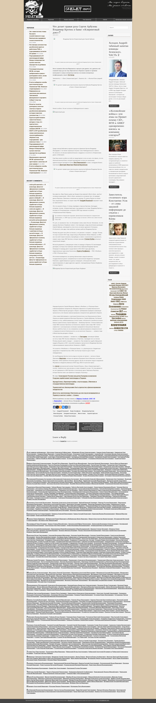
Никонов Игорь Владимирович (106, 588)
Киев (121, 297)
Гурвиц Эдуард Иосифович (36, 499)
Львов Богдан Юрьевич (90, 568)
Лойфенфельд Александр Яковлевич (39, 566)
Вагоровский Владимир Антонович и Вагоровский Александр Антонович (53, 479)
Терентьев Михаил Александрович (48, 642)
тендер (120, 330)
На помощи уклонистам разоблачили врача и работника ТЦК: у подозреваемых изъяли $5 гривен (38, 49)
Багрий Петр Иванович (60, 463)
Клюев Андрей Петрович (47, 541)
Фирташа (62, 358)
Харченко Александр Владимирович (40, 663)
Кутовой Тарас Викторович (107, 557)
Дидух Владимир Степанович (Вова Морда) (51, 507)
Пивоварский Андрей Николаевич (92, 604)
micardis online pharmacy (38, 220)
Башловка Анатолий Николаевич (61, 466)
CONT (90, 398)
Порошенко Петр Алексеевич (46, 609)
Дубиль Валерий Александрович (91, 509)
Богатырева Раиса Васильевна (60, 471)
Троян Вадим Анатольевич (61, 647)
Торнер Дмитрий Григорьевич (57, 645)
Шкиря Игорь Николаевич (78, 680)
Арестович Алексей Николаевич (59, 457)
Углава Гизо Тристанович (36, 652)
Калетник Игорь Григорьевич (37, 535)
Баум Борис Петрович (99, 465)
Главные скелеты (33, 19)
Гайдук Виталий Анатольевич (82, 487)
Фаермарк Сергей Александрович (63, 657)
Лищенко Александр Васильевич (74, 565)
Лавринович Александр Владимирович (83, 560)
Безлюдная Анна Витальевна (113, 466)
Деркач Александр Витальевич (47, 506)
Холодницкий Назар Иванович (111, 663)
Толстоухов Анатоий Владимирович (95, 644)
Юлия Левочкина (70, 416)
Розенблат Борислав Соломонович (113, 618)
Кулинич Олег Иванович (80, 555)
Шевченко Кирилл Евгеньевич (73, 678)
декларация (122, 320)
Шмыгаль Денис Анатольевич (55, 681)
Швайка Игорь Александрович (76, 677)
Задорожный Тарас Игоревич (37, 524)
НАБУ (113, 301)
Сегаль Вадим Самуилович (46, 628)
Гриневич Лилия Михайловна (101, 496)
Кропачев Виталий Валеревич (95, 551)
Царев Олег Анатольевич (57, 668)
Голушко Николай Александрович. (98, 493)
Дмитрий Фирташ (116, 293)
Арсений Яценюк (115, 285)
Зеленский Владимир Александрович (105, 524)
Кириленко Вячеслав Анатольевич (68, 538)
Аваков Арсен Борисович (105, 452)
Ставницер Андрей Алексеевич (95, 634)
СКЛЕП (87, 403)
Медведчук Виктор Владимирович (88, 576)
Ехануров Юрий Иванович (45, 515)
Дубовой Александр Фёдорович (115, 509)
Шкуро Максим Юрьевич (35, 681)
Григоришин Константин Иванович (76, 496)
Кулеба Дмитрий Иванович (36, 555)
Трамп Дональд (74, 645)
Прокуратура (114, 309)
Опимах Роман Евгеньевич (83, 595)
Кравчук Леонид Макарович (114, 549)
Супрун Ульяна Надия (101, 636)
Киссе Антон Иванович (90, 538)
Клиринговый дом (70, 413)
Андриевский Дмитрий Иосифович (90, 455)
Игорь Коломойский (118, 295)
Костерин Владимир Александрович (102, 547)
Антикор (71, 75)
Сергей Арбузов (92, 413)
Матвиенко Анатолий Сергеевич (102, 574)
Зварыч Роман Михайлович (58, 524)
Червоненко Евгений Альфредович (81, 672)
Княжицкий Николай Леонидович (68, 541)
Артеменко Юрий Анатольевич (106, 457)
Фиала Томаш (80, 657)
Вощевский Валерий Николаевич (116, 484)
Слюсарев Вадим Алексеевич (70, 631)
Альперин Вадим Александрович (116, 454)
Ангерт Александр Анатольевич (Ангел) (63, 455)
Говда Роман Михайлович (108, 492)
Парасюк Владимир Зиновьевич (67, 601)
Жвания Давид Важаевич (36, 519)
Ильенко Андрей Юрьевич (48, 530)
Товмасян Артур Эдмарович (71, 644)
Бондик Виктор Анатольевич (56, 474)
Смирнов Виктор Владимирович (118, 631)
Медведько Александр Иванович (113, 576)
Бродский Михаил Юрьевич (115, 474)
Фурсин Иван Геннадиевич (57, 660)
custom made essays (35, 244)
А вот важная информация (36, 452)
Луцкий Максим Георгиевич (71, 568)
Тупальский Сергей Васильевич (65, 648)
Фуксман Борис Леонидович (37, 660)
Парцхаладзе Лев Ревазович (113, 601)
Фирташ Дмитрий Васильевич (117, 657)
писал (57, 366)
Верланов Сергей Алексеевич (117, 481)
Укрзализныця (114, 316)
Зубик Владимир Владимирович (78, 525)
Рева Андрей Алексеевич (119, 617)
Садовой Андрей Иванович (56, 625)
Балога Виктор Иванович (119, 463)
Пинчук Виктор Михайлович (81, 606)
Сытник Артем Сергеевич (97, 637)
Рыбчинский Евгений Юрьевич (106, 620)
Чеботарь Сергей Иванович (36, 672)
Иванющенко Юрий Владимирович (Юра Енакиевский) (70, 529)
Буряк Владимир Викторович (93, 476)
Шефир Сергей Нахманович (120, 678)
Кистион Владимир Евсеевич (109, 538)
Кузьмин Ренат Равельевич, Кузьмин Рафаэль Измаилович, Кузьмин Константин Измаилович (94, 553)
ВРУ (126, 285)
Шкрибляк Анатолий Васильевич (119, 680)
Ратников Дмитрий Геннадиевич (98, 617)
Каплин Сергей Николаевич (100, 535)
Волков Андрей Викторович (36, 484)
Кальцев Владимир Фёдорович (59, 535)
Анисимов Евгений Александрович (116, 455)
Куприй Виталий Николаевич (46, 557)
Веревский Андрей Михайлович (94, 481)
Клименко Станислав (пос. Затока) (82, 540)
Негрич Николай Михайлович (69, 587)
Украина (121, 313)
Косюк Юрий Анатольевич (45, 549)
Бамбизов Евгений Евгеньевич (37, 465)
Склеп (105, 19)
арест (126, 316)
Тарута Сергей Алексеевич (88, 641)
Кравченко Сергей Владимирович (92, 549)
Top (151, 698)
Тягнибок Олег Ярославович (114, 648)
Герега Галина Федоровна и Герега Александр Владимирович (100, 490)
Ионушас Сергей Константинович (114, 530)
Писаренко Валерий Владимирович (105, 606)
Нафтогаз (124, 301)
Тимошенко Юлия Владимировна (94, 642)
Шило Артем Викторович (35, 680)
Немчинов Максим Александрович (93, 587)
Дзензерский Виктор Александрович (98, 506)
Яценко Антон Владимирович (105, 691)
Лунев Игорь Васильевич (87, 566)
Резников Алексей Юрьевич (36, 618)
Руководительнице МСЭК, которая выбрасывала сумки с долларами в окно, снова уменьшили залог (38, 73)
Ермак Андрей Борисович (82, 514)
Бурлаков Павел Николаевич (72, 476)
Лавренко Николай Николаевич (57, 560)
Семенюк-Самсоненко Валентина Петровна (115, 628)
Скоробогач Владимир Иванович (47, 631)
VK (94, 398)
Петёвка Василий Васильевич (47, 604)
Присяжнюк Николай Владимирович (40, 610)
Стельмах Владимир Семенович (38, 636)
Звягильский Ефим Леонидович (79, 524)
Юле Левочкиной (80, 162)
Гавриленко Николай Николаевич (39, 487)
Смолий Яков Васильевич (36, 633)
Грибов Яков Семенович (54, 496)
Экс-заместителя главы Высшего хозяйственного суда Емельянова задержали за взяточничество (37, 36)
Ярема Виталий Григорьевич (86, 690)
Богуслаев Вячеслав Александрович (48, 472)
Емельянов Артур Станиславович (39, 514)
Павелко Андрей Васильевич (37, 600)
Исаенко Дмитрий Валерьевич (37, 532)
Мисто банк (82, 413)
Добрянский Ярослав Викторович (99, 507)
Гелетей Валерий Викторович (109, 489)
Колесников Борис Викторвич (46, 544)
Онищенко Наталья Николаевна (62, 595)
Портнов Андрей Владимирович (68, 609)
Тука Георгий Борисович (44, 648)
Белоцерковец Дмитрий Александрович (84, 468)
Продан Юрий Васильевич (45, 612)
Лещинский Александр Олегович (61, 563)
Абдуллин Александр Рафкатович (59, 452)
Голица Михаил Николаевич (75, 493)
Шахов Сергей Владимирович (55, 677)
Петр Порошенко (116, 305)
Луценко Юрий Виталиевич (50, 568)
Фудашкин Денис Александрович (100, 658)
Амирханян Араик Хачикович (37, 455)
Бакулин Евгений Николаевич (98, 463)
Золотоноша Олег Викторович (55, 525)
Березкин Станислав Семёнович (116, 469)
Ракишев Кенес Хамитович (75, 617)
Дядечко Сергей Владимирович (81, 510)
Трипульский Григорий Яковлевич (39, 647)
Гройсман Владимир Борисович (69, 498)
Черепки (51, 19)
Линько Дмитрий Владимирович (86, 563)
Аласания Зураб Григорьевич (83, 454)
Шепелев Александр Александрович (97, 678)
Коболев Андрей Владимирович (93, 541)
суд (126, 327)
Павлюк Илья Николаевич (80, 600)
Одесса (116, 304)
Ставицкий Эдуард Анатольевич (71, 634)
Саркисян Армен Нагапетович (119, 625)
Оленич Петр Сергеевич (58, 593)
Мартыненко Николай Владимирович (76, 574)
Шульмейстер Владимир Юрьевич (39, 683)
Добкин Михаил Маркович (77, 507)
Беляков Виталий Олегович (109, 468)
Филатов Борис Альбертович (96, 657)
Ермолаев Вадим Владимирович (103, 514)
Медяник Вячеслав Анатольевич (38, 577)
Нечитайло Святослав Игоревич (53, 588)
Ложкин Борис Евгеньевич (120, 565)
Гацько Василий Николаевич (88, 489)
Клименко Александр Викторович (57, 540)
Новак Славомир (40, 590)
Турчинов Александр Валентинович (90, 648)
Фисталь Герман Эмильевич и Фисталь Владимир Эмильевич (48, 658)
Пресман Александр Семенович (91, 609)
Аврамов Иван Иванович (46, 454)
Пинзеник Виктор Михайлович (59, 606)
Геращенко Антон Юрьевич (68, 490)
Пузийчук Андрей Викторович (93, 612)
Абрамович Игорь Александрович (84, 452)
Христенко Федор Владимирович (100, 665)
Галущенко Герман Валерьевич (46, 489)
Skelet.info (71, 700)
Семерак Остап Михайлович (37, 630)
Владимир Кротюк (88, 411)
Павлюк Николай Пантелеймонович (103, 600)
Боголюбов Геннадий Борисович (105, 471)
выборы (113, 320)
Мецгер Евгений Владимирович (65, 579)
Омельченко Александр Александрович (82, 593)
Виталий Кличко (115, 289)
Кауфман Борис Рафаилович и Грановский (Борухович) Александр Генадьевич (85, 537)
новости (119, 327)
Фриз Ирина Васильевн (79, 658)
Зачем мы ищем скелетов (123, 19)
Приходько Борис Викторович (104, 610)
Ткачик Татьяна (54, 644)
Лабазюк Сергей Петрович (36, 560)
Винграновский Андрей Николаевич (60, 482)
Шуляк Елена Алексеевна (60, 683)
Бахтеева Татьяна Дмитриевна (37, 466)
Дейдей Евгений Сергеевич (88, 502)
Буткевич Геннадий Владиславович (118, 476)
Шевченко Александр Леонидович (50, 678)
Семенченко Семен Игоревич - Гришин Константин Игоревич (77, 628)
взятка (124, 318)
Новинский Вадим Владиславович (59, 590)
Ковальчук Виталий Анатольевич (56, 543)
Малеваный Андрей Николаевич (107, 573)
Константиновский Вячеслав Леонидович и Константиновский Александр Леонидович (58, 546)
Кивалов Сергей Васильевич (46, 538)
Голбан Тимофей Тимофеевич (54, 493)
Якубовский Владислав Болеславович (40, 690)
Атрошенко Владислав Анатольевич (101, 458)
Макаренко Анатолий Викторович (83, 573)
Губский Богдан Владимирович (92, 498)
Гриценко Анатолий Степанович (45, 498)
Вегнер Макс (68, 481)
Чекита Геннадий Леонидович (57, 672)
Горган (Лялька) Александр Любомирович (73, 495)
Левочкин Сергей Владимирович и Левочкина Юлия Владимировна (105, 562)
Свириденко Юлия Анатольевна (85, 626)
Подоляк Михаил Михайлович (100, 607)
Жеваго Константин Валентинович (100, 519)
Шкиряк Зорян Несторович (97, 680)
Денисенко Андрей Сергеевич (77, 504)
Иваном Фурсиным (80, 165)
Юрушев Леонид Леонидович (59, 686)
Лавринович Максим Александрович (110, 560)
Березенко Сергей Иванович (94, 469)
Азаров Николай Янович (63, 454)
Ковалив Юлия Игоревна (35, 543)
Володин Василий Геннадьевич (58, 484)
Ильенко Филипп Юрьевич (68, 530)
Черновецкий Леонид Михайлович (106, 672)
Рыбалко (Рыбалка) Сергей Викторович (80, 620)
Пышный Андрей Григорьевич (51, 613)
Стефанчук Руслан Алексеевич (61, 636)
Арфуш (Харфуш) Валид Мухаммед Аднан (50, 458)
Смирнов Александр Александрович (94, 631)
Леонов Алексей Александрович (38, 563)
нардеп (111, 328)
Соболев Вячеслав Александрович (57, 633)
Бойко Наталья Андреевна (91, 472)
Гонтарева (83, 336)
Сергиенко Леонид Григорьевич (106, 630)
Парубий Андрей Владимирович (90, 601)
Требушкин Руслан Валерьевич (91, 645)
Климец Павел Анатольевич (105, 540)
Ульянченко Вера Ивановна (55, 652)
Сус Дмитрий (82, 637)
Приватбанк (124, 306)
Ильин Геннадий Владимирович (89, 530)
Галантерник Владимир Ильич (105, 487)
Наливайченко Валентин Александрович (82, 585)
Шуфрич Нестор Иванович (79, 683)
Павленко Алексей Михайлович (59, 600)
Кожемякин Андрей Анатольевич (81, 543)
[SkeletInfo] (78, 9)
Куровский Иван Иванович (67, 557)
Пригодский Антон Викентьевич (115, 609)
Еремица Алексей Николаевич (62, 514)
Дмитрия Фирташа (66, 165)
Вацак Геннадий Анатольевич (53, 481)
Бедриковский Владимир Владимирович (88, 466)
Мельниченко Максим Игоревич (84, 577)
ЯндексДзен (58, 401)
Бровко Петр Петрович (96, 474)
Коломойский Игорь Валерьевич (90, 544)
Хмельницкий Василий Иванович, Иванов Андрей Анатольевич (76, 663)
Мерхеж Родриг (48, 579)
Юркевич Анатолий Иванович (37, 686)
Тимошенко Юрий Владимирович (118, 642)
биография (116, 318)
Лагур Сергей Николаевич (50, 562)
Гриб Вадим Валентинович (36, 496)
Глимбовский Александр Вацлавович (85, 492)
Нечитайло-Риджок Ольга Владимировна (80, 588)
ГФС (125, 291)
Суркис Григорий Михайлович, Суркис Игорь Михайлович (55, 637)
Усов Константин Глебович (43, 653)
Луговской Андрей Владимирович (65, 566)
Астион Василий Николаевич (77, 458)
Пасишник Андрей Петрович (50, 603)
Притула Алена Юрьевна (62, 610)
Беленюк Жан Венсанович (60, 468)
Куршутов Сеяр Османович (87, 557)
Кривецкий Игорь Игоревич (75, 551)
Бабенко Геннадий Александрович (39, 463)
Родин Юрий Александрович (89, 618)
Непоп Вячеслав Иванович (115, 587)
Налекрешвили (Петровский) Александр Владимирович (47, 585)
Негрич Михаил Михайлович (47, 587)
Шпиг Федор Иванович (95, 681)
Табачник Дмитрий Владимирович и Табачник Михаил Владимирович (52, 641)
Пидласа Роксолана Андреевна (116, 604)
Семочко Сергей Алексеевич (57, 630)
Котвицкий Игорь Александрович (67, 549)
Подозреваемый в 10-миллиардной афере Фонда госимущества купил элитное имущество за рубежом (37, 60)
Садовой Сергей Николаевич (76, 625)
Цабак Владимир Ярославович (37, 668)
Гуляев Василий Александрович (116, 498)
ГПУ (122, 290)
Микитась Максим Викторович (88, 579)
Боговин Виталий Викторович (82, 471)
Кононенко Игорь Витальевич (113, 544)
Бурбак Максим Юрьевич (52, 476)
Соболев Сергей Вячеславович (80, 633)
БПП (123, 285)
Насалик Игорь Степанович (107, 585)
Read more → (114, 106)
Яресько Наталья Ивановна (106, 690)
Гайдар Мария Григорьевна (61, 487)
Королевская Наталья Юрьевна (49, 547)
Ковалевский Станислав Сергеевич (117, 541)
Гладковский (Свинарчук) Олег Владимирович (55, 492)
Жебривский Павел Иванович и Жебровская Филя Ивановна (67, 519)
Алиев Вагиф (98, 454)
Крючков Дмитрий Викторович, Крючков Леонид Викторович (98, 552)
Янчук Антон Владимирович (64, 690)
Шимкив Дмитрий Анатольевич (56, 680)
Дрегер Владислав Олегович (69, 509)
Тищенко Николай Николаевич (37, 644)
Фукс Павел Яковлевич (121, 658)
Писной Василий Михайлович (55, 607)
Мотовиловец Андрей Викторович (101, 580)
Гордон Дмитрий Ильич (119, 495)
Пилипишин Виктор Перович (37, 606)
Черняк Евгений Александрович (54, 673)
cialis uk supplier (35, 209)
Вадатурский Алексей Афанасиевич (92, 479)
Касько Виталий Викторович (46, 537)
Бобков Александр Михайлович (38, 471)
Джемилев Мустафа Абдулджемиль (72, 506)
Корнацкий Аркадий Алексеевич (101, 546)
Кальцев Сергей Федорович (80, 535)
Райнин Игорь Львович (57, 617)
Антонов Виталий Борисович (37, 457)
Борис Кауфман (75, 411)
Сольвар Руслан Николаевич (101, 633)
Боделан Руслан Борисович (71, 472)
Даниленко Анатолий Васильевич (39, 502)
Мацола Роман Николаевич (65, 576)
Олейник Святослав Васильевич (38, 593)
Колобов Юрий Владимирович (68, 544)
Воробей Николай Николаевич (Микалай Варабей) (87, 484)
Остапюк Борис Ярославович (104, 595)
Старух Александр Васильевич (118, 634)
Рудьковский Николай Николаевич (53, 620)
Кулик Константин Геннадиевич (58, 555)
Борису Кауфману (83, 251)
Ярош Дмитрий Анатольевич (83, 691)
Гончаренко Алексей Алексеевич (46, 495)
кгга (121, 322)
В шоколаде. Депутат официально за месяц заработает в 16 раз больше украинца (37, 189)
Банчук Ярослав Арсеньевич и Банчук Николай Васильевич (69, 465)
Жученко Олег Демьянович (48, 520)
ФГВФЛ (122, 316)
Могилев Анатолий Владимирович (113, 579)
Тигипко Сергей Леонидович (71, 642)
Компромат (116, 299)
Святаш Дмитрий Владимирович (109, 626)
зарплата (117, 322)
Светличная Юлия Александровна (61, 626)
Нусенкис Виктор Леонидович (83, 590)
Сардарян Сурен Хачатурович (97, 625)
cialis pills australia (36, 184)
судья (116, 330)
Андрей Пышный (86, 200)
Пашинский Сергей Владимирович (94, 603)
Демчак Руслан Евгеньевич (107, 502)
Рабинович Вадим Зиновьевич (37, 617)
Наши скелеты (69, 19)
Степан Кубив (89, 239)
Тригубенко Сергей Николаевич (114, 645)
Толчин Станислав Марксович (119, 644)
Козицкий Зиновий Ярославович (105, 543)
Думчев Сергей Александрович (37, 510)
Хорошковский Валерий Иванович (76, 665)
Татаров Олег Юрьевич (105, 641)
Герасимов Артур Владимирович (46, 490)
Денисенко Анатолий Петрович (54, 504)
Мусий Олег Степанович (47, 582)
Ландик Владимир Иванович (70, 562)
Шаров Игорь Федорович (35, 677)
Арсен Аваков (121, 283)
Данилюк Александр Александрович (65, 502)
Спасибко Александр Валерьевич (47, 634)
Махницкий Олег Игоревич (46, 576)
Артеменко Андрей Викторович (82, 457)
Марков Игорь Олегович (54, 574)
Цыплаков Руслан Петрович (77, 668)
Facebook (85, 398)
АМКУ (113, 283)
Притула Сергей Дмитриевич (82, 610)
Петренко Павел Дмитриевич (69, 604)
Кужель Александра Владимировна (46, 553)
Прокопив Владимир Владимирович (68, 612)
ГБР (118, 291)
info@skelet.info (104, 700)
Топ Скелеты (87, 19)
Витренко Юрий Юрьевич (100, 482)
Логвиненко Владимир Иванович (99, 565)
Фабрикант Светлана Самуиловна (39, 657)
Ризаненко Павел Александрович (58, 618)
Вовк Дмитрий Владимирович (121, 482)
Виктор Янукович (118, 287)
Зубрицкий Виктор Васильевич (102, 525)
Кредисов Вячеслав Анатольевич (52, 551)
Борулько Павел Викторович (77, 474)
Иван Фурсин (57, 413)
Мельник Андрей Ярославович (61, 577)
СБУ (121, 311)
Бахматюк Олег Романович (116, 465)
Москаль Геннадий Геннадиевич (76, 580)
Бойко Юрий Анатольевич (110, 472)
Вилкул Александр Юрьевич (37, 482)
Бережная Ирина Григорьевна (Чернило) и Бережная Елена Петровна (60, 469)
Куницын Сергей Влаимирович (100, 555)
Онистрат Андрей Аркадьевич (107, 593)
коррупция (118, 324)
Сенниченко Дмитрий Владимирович (80, 630)
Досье (125, 293)
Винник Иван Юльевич (82, 482)
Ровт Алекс (75, 618)
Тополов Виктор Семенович (36, 645)
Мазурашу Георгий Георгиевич (60, 573)
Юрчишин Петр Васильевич (80, 686)
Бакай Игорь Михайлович (78, 463)
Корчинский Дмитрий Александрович (74, 547)
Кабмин (116, 297)
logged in (63, 441)
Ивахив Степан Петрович (99, 529)
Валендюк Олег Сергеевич (115, 479)
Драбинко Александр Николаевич (47, 509)
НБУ (118, 301)
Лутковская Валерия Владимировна (109, 566)
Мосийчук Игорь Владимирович (52, 580)
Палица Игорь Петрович (46, 601)
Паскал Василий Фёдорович (71, 603)
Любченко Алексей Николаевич (110, 568)
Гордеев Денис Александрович (100, 495)
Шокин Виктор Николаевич (76, 681)
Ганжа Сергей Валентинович (68, 489)
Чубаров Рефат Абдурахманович (78, 673)
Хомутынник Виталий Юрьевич (51, 665)
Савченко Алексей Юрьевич (36, 625)
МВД (124, 299)
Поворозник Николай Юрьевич (77, 607)
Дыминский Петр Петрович (59, 510)
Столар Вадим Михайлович (82, 636)
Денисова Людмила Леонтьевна (99, 504)
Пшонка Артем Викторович (114, 612)
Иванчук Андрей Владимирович (38, 529)
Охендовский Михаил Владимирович (53, 596)
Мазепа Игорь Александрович (37, 573)
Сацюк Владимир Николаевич (37, 626)
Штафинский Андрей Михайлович (116, 681)
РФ (120, 309)
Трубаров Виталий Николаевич (83, 647)
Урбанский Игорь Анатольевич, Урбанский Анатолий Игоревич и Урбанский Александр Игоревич (77, 652)
